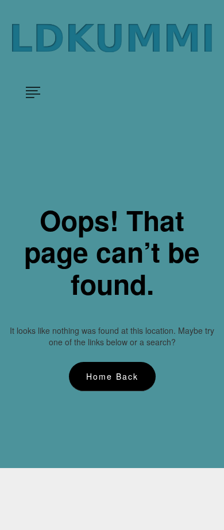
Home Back (112, 376)
